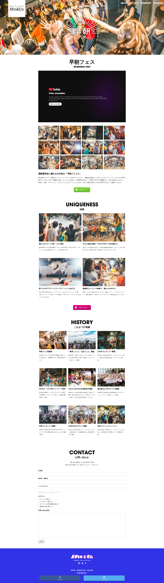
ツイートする (104, 579)
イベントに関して (45, 499)
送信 (41, 541)
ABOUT (124, 3)
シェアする (60, 579)
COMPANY (146, 3)
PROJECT (134, 3)
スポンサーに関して (46, 501)
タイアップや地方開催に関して (49, 504)
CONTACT (158, 3)
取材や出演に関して (46, 506)
